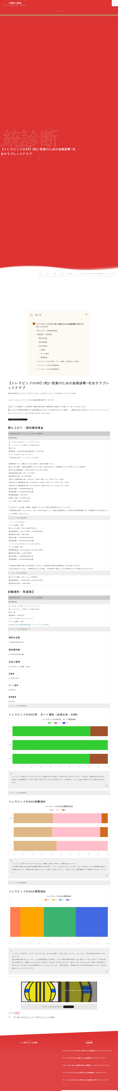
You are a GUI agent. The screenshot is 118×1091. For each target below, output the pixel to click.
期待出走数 (43, 338)
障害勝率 (44, 357)
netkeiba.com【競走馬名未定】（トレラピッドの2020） (29, 625)
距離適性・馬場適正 (44, 334)
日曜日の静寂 (15, 3)
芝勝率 (43, 350)
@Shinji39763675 (55, 1006)
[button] (86, 315)
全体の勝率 (43, 346)
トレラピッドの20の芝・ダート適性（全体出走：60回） (58, 361)
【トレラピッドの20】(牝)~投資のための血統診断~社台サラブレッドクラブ (60, 325)
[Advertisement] (59, 293)
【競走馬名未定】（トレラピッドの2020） (24, 457)
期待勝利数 (43, 342)
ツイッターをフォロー (100, 410)
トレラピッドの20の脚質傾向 (48, 369)
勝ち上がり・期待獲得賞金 (47, 331)
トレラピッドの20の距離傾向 (48, 365)
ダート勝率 (45, 354)
